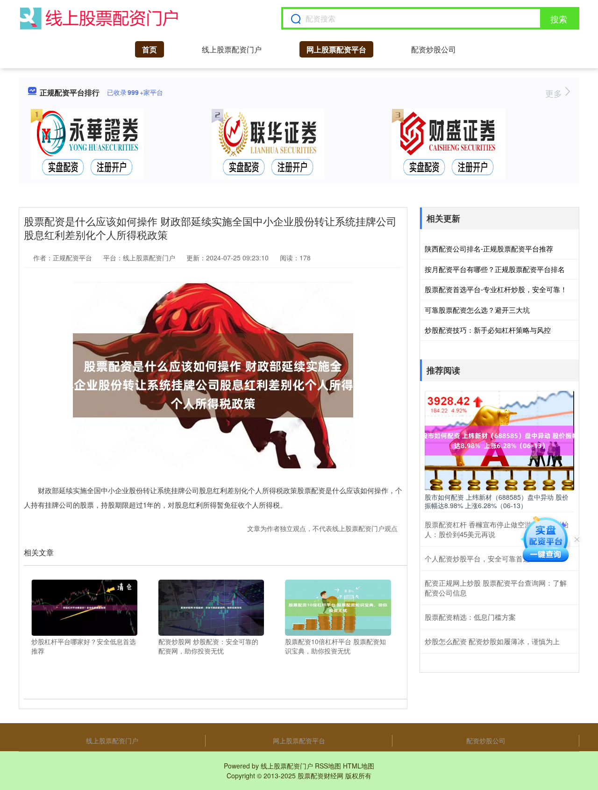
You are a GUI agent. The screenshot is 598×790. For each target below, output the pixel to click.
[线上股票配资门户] (99, 18)
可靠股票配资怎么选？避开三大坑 (477, 310)
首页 (149, 49)
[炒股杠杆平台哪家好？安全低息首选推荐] (84, 606)
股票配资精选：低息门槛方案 (470, 617)
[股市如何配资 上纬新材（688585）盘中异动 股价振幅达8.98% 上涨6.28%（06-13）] (499, 439)
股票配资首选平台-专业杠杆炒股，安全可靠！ (496, 289)
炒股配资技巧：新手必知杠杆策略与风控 (488, 330)
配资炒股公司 (433, 49)
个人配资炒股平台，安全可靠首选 (477, 558)
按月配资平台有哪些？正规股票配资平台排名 (495, 269)
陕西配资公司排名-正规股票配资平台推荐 (489, 248)
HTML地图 (358, 765)
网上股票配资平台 (336, 49)
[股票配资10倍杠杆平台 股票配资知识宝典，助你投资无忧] (338, 606)
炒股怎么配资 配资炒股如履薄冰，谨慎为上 (492, 641)
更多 (554, 93)
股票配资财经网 (320, 775)
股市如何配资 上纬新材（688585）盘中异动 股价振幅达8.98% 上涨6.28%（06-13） (497, 501)
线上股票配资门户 (232, 49)
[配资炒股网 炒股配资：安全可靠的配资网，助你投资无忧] (211, 606)
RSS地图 (328, 765)
